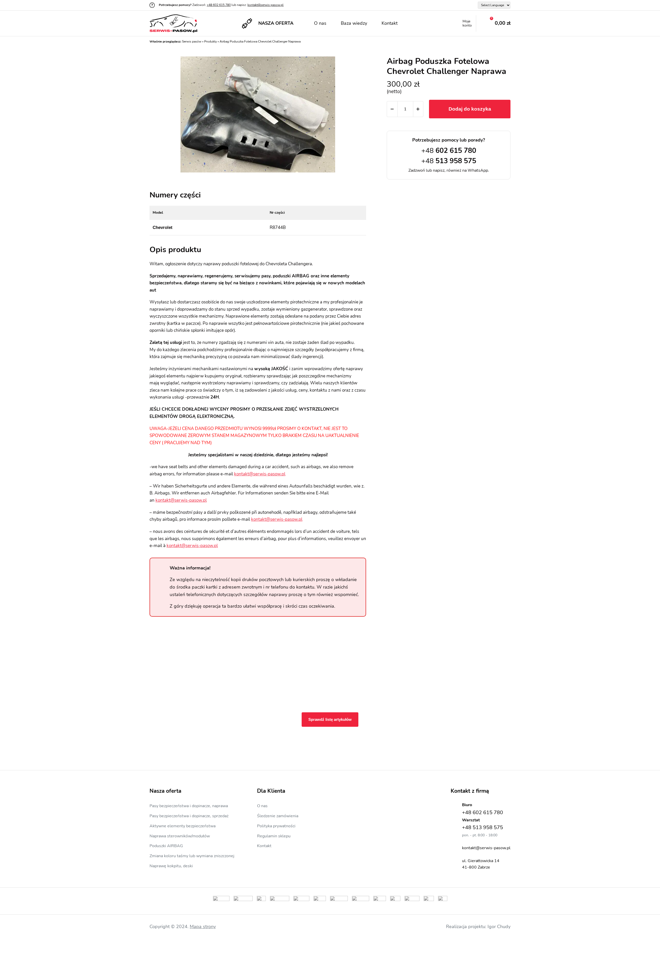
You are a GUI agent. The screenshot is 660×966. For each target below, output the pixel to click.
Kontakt (390, 23)
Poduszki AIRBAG (166, 846)
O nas (320, 23)
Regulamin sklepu (274, 836)
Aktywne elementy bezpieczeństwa (183, 826)
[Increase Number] (418, 109)
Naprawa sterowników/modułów (180, 836)
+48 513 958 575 (482, 827)
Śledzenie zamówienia (277, 816)
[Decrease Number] (392, 109)
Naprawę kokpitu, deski (171, 866)
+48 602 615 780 (219, 5)
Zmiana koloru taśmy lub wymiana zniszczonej (192, 856)
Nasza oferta (275, 23)
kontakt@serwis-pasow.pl (266, 5)
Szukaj (415, 23)
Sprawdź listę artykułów (330, 719)
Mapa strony (203, 926)
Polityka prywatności (276, 826)
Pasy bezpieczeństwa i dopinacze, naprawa (189, 806)
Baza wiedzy (354, 23)
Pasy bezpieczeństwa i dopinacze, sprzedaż (189, 816)
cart (493, 23)
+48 (448, 150)
